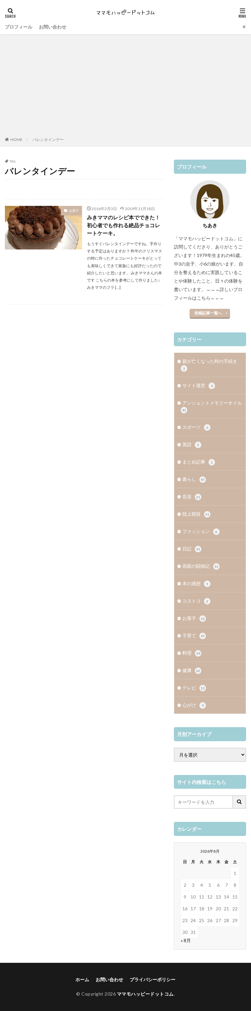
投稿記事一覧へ (208, 312)
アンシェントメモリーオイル (212, 406)
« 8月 (186, 940)
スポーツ (195, 427)
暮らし (193, 479)
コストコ (195, 601)
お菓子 (74, 210)
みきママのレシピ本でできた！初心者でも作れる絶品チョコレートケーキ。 (123, 225)
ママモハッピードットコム (145, 994)
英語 (190, 444)
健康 (191, 670)
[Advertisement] (125, 87)
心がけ (193, 705)
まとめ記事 (197, 462)
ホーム (82, 979)
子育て (193, 635)
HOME (16, 139)
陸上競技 (195, 514)
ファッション (199, 531)
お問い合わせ (52, 27)
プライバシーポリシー (153, 979)
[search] (239, 802)
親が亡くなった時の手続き (209, 364)
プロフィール (18, 27)
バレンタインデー (48, 139)
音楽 (191, 496)
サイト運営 (197, 385)
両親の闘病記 (200, 566)
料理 (191, 653)
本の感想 (195, 583)
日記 (191, 548)
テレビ (193, 687)
